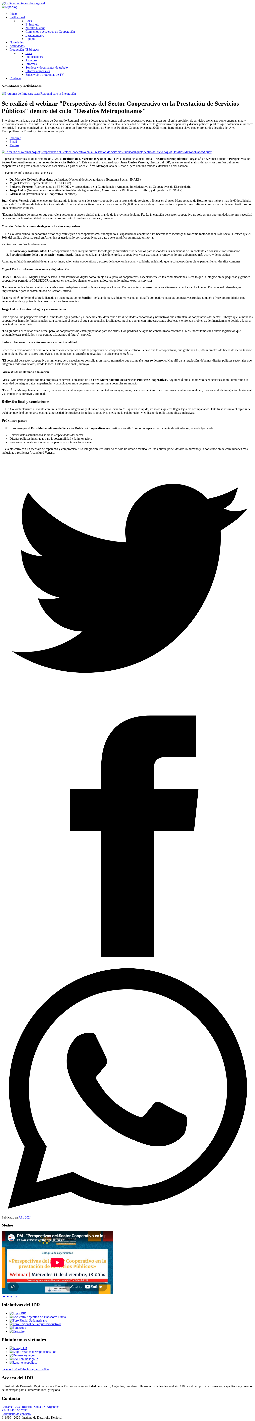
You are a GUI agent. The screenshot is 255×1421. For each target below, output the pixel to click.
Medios (14, 145)
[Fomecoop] (18, 1327)
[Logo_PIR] (18, 1313)
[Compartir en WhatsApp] (127, 1089)
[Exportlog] (9, 7)
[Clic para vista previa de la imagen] (107, 152)
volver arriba (10, 1296)
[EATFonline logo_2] (24, 1359)
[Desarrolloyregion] (22, 1355)
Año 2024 (25, 1217)
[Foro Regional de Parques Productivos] (35, 1324)
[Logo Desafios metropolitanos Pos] (33, 1351)
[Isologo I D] (18, 1348)
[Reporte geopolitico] (23, 1362)
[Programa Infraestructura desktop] (39, 93)
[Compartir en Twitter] (127, 584)
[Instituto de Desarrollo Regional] (23, 3)
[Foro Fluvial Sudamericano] (28, 1320)
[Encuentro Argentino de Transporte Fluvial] (38, 1317)
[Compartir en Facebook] (127, 836)
